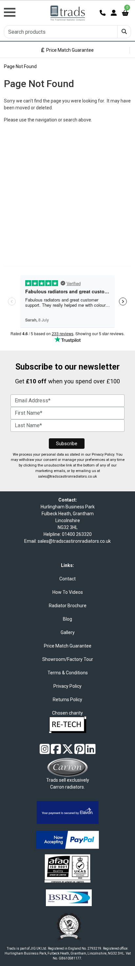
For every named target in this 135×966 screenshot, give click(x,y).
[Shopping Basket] (125, 12)
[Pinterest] (79, 751)
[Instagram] (45, 751)
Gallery (68, 632)
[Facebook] (56, 751)
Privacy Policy (103, 454)
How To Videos (67, 592)
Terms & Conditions (68, 672)
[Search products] (124, 31)
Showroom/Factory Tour (67, 659)
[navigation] (22, 9)
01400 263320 (77, 534)
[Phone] (103, 12)
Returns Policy (67, 699)
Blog (67, 619)
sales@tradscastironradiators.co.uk (67, 476)
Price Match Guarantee (69, 50)
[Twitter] (67, 751)
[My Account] (114, 12)
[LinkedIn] (91, 751)
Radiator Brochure (68, 605)
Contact (67, 578)
